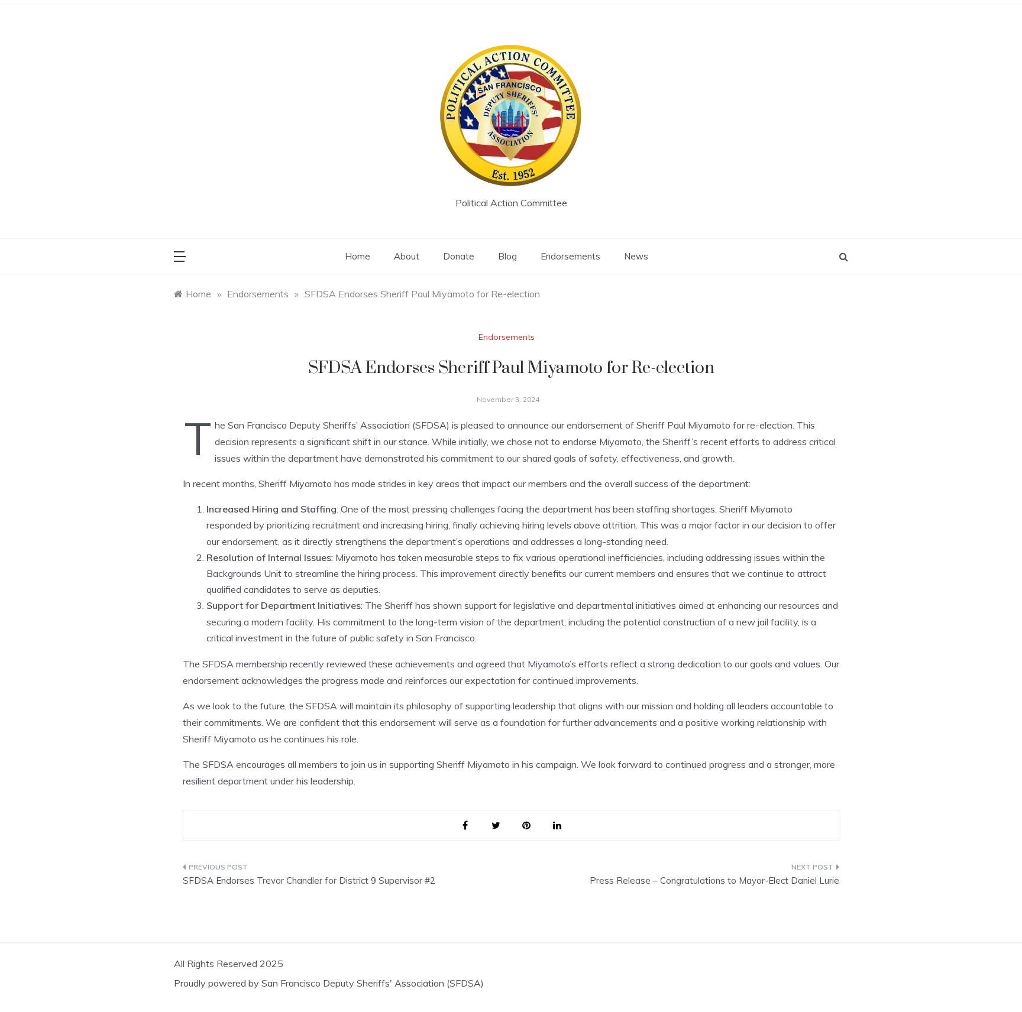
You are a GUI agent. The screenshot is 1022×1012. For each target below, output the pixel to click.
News (636, 256)
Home (357, 256)
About (406, 256)
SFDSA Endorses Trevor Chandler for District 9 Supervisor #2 (309, 880)
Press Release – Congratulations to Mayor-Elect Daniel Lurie (714, 880)
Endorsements (570, 256)
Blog (507, 256)
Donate (458, 256)
